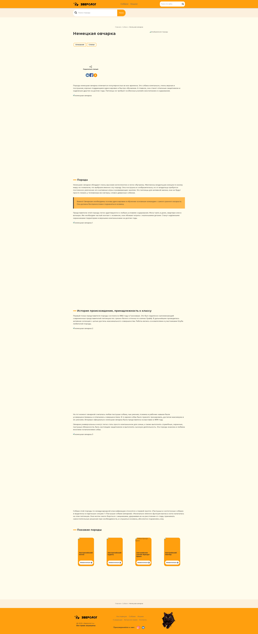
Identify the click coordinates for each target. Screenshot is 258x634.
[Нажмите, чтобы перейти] (86, 552)
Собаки (124, 4)
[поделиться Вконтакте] (87, 75)
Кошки (134, 4)
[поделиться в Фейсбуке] (91, 75)
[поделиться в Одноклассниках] (95, 75)
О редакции (117, 620)
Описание (79, 45)
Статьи (92, 45)
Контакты (143, 620)
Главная (118, 27)
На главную (121, 616)
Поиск (121, 13)
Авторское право (131, 620)
